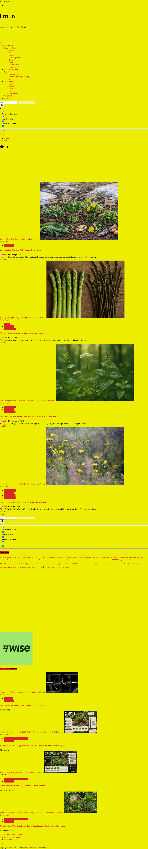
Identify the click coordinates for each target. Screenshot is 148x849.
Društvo (7, 98)
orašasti (109, 560)
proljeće (55, 564)
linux (31, 560)
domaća (57, 557)
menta (73, 560)
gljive (89, 557)
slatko (92, 564)
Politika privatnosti (12, 837)
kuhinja (9, 560)
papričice (129, 560)
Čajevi (11, 62)
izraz (119, 557)
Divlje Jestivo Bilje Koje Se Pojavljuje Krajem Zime (19, 239)
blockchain (39, 557)
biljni (29, 557)
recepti (75, 563)
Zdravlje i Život (10, 48)
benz (15, 557)
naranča (94, 560)
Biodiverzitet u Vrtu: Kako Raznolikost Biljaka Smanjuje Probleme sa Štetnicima (32, 812)
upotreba (121, 564)
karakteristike (128, 557)
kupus (14, 560)
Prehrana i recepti (11, 70)
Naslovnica (8, 46)
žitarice (65, 567)
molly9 (5, 254)
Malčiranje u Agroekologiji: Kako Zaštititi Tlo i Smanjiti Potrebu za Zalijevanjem (32, 732)
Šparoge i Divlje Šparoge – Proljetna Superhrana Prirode (23, 317)
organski (115, 559)
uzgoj (128, 563)
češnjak (60, 567)
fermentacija (76, 557)
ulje (113, 564)
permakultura (137, 560)
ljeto (40, 560)
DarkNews (33, 848)
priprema (30, 564)
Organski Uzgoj (14, 74)
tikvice (107, 564)
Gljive (11, 60)
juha (122, 557)
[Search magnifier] (2, 105)
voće (18, 567)
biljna (26, 557)
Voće (11, 53)
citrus (47, 557)
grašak (94, 557)
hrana (98, 557)
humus (102, 557)
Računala (12, 86)
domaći (62, 557)
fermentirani (84, 557)
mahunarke (49, 560)
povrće (8, 564)
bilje (19, 557)
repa (79, 564)
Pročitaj (3, 259)
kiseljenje (135, 557)
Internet (12, 91)
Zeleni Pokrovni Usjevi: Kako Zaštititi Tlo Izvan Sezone (22, 772)
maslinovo (61, 560)
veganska (140, 564)
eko (66, 557)
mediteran (68, 560)
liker (25, 560)
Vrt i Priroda (8, 72)
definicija (52, 557)
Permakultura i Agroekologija (19, 77)
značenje (52, 567)
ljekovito (36, 560)
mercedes (79, 560)
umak (116, 564)
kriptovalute (3, 560)
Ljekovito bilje (14, 67)
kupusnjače (20, 560)
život (68, 567)
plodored (143, 560)
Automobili (13, 84)
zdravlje (41, 567)
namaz (89, 560)
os (120, 560)
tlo (110, 564)
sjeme (88, 564)
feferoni (69, 557)
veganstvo (10, 567)
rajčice (60, 564)
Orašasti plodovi (15, 58)
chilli (44, 557)
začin (28, 567)
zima (48, 567)
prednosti (14, 564)
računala (64, 564)
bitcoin (34, 557)
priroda (36, 564)
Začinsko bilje (14, 65)
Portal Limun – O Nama (13, 835)
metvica (84, 560)
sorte (96, 564)
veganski (3, 567)
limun (7, 16)
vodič (14, 567)
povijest (3, 564)
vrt (25, 567)
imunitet (106, 557)
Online (2, 134)
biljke (22, 557)
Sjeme (11, 79)
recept (70, 564)
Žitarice (11, 55)
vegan (135, 564)
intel (111, 557)
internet (115, 557)
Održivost (8, 96)
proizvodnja (48, 564)
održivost (104, 560)
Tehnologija (8, 82)
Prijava (3, 514)
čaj (56, 567)
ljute (44, 560)
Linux (11, 89)
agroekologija (4, 557)
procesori (41, 564)
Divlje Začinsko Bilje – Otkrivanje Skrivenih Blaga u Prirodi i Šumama (27, 401)
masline (55, 560)
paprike (123, 560)
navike (98, 560)
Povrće (11, 50)
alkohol (11, 557)
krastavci (140, 557)
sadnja (84, 564)
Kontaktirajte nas (11, 839)
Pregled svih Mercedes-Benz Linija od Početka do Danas (23, 692)
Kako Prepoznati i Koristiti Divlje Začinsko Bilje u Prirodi (22, 484)
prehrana (22, 563)
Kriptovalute (13, 93)
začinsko (33, 567)
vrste (22, 567)
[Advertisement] (39, 35)
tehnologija (102, 564)
